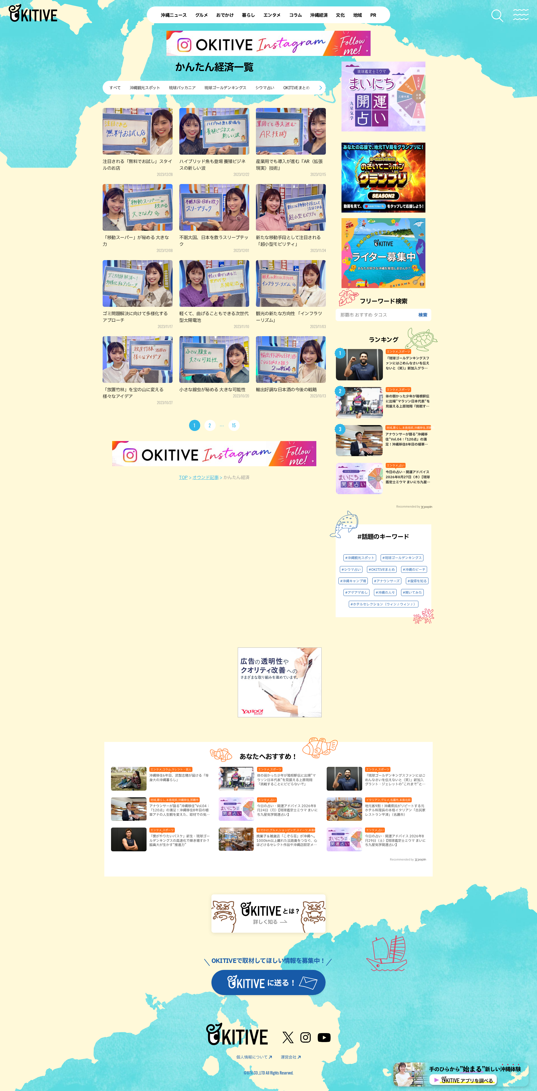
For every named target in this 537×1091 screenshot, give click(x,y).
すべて (115, 88)
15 (234, 425)
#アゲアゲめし (356, 592)
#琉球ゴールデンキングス (402, 557)
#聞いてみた (412, 592)
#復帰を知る (417, 581)
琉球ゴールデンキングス (225, 88)
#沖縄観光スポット (360, 557)
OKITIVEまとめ (296, 88)
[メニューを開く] (521, 14)
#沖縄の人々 (385, 592)
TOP (183, 477)
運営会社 (288, 1057)
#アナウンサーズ (387, 581)
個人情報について (252, 1057)
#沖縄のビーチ (414, 569)
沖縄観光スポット (145, 88)
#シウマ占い (351, 569)
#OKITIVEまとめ (382, 569)
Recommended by (408, 506)
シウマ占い (264, 88)
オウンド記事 (205, 477)
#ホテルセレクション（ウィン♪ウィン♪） (383, 604)
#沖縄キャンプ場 (353, 581)
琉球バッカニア (182, 88)
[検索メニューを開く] (497, 16)
